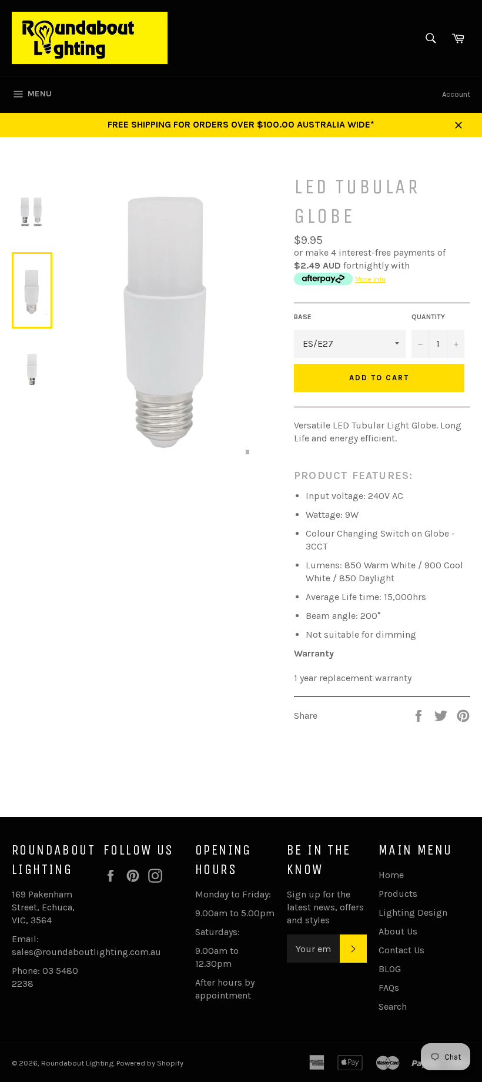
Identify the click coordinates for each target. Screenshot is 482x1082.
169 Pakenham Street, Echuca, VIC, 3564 (43, 907)
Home (391, 874)
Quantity (428, 317)
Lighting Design (413, 912)
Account (456, 94)
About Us (398, 931)
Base (303, 317)
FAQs (389, 987)
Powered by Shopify (149, 1062)
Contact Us (401, 950)
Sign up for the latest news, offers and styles (325, 907)
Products (398, 893)
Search (393, 1006)
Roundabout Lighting (77, 1062)
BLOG (390, 968)
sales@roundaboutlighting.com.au (86, 951)
